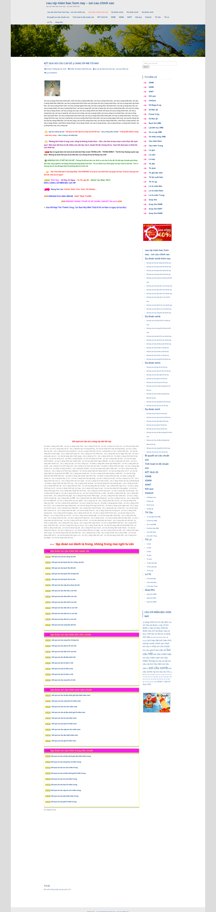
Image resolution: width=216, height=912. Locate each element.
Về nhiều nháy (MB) (157, 137)
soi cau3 (153, 637)
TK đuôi (152, 168)
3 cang (146, 622)
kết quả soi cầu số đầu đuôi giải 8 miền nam (68, 712)
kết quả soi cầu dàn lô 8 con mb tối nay (159, 335)
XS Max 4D (153, 110)
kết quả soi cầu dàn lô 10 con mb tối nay (159, 304)
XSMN (121, 17)
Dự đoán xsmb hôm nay (98, 12)
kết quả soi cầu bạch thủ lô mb (63, 579)
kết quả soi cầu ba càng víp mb (64, 557)
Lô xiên (152, 155)
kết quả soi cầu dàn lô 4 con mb (64, 619)
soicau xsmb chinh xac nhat (156, 643)
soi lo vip (147, 679)
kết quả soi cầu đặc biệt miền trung (64, 796)
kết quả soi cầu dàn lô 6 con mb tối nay (159, 339)
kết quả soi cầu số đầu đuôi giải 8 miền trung (68, 773)
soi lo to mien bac (153, 676)
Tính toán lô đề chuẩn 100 (83, 17)
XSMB (113, 17)
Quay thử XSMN (155, 213)
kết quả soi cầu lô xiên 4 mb (62, 674)
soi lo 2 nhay (160, 674)
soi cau (146, 636)
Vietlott (148, 17)
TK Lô (166, 17)
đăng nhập (55, 889)
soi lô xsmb (160, 679)
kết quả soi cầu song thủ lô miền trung (66, 762)
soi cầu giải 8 (149, 650)
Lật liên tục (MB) (156, 128)
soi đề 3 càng (153, 681)
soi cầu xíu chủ (163, 672)
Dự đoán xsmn (132, 12)
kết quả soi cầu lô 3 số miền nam (64, 718)
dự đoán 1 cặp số (157, 625)
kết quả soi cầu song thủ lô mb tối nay (159, 358)
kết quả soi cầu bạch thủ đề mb (64, 568)
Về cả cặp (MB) (155, 132)
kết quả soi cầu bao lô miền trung (64, 784)
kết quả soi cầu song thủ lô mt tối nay (158, 447)
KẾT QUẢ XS (102, 17)
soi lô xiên (153, 679)
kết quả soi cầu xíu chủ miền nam (64, 707)
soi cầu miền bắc (162, 654)
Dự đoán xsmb (117, 12)
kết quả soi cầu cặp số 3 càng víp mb (66, 585)
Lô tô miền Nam (156, 191)
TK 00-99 (153, 182)
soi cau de (153, 640)
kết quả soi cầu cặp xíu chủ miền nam (66, 729)
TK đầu (152, 164)
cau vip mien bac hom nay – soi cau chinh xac (80, 3)
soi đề (147, 681)
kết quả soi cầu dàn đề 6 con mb (64, 596)
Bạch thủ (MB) (155, 123)
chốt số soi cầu (157, 622)
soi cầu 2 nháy (149, 646)
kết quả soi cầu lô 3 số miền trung (64, 779)
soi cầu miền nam (151, 657)
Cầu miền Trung (156, 146)
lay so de (155, 634)
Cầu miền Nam (155, 141)
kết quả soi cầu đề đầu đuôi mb (63, 657)
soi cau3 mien (161, 637)
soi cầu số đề (161, 661)
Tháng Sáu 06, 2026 (59, 69)
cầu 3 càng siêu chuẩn (109, 132)
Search (146, 67)
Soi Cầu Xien (156, 664)
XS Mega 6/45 (155, 105)
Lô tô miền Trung (156, 195)
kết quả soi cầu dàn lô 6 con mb (64, 651)
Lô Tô (49, 22)
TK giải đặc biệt (156, 173)
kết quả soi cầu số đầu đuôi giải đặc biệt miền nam (71, 695)
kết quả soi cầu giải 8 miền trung (63, 802)
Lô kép (152, 159)
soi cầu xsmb (158, 668)
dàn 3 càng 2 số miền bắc (68, 135)
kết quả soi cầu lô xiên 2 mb (62, 663)
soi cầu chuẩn (163, 646)
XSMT (129, 17)
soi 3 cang (165, 634)
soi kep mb (153, 674)
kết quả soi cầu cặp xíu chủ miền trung (66, 790)
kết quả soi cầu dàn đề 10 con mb (64, 608)
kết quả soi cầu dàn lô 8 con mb (64, 646)
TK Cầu (158, 17)
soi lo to (167, 674)
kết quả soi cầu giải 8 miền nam (64, 741)
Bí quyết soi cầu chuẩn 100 (58, 17)
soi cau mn (165, 640)
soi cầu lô (160, 650)
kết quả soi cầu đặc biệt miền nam (65, 735)
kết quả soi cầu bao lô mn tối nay (157, 366)
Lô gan (152, 150)
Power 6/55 (154, 114)
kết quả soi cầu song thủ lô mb (63, 680)
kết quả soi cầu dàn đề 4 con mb (64, 591)
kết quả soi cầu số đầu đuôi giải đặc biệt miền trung (71, 756)
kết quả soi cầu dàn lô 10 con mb (64, 613)
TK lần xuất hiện (156, 177)
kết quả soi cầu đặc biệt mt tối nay (157, 420)
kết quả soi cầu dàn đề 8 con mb (64, 602)
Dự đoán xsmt (147, 12)
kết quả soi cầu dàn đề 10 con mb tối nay (158, 296)
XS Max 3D (153, 119)
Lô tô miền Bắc (155, 186)
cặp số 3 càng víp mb (56, 132)
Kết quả (138, 17)
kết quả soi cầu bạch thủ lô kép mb (65, 574)
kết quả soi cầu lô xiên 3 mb (62, 669)
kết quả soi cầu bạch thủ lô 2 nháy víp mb (68, 562)
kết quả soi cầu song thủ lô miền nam (66, 701)
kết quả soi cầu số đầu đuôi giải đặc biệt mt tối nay (158, 439)
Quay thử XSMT (155, 209)
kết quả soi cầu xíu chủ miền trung (64, 767)
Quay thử (59, 22)
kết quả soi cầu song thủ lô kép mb (65, 640)
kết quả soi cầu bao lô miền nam (64, 724)
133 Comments (51, 73)
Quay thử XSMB (155, 204)
